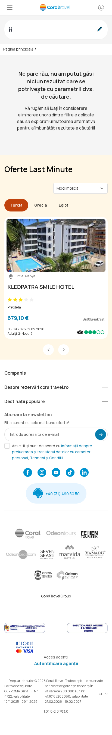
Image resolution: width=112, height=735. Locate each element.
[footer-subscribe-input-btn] (100, 434)
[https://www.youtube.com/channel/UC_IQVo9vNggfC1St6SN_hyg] (56, 473)
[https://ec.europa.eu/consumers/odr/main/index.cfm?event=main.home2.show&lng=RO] (87, 632)
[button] (48, 349)
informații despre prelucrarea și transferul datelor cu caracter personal (52, 451)
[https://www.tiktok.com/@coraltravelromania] (70, 473)
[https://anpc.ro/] (24, 632)
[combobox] (77, 188)
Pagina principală (18, 49)
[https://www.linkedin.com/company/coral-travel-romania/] (84, 473)
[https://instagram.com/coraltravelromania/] (42, 473)
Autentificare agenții (56, 663)
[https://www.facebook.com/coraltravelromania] (27, 473)
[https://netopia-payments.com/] (24, 651)
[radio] (10, 300)
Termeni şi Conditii (46, 457)
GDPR (103, 694)
